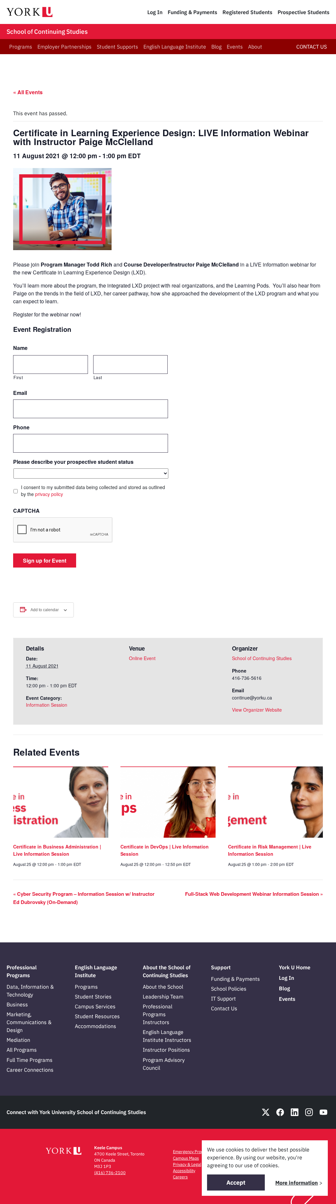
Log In (154, 12)
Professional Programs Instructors (157, 1014)
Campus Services (95, 1006)
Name (20, 348)
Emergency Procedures (194, 1151)
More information (296, 1182)
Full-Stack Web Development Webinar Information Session (254, 893)
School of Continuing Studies (47, 31)
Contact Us (224, 1008)
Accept (235, 1182)
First (18, 377)
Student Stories (93, 996)
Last (98, 377)
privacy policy (49, 494)
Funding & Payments (192, 12)
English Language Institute (174, 46)
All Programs (22, 1049)
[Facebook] (280, 1112)
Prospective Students (303, 12)
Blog (216, 46)
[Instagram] (309, 1112)
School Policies (228, 988)
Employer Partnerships (64, 46)
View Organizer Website (257, 709)
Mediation (18, 1040)
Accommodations (95, 1026)
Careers (180, 1177)
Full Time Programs (29, 1060)
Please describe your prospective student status (73, 462)
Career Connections (30, 1069)
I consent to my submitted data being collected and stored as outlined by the (93, 490)
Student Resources (97, 1016)
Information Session (46, 704)
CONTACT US (311, 46)
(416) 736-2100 (110, 1172)
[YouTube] (323, 1112)
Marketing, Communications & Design (29, 1022)
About (255, 46)
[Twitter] (266, 1112)
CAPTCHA (26, 510)
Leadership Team (163, 996)
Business (17, 1004)
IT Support (223, 998)
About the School (163, 986)
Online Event (142, 658)
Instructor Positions (166, 1049)
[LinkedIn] (295, 1112)
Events (235, 46)
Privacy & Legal (187, 1164)
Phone (21, 427)
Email (20, 393)
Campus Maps (186, 1158)
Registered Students (247, 12)
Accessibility (184, 1170)
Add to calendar (45, 610)
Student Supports (117, 46)
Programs (20, 46)
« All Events (28, 92)
